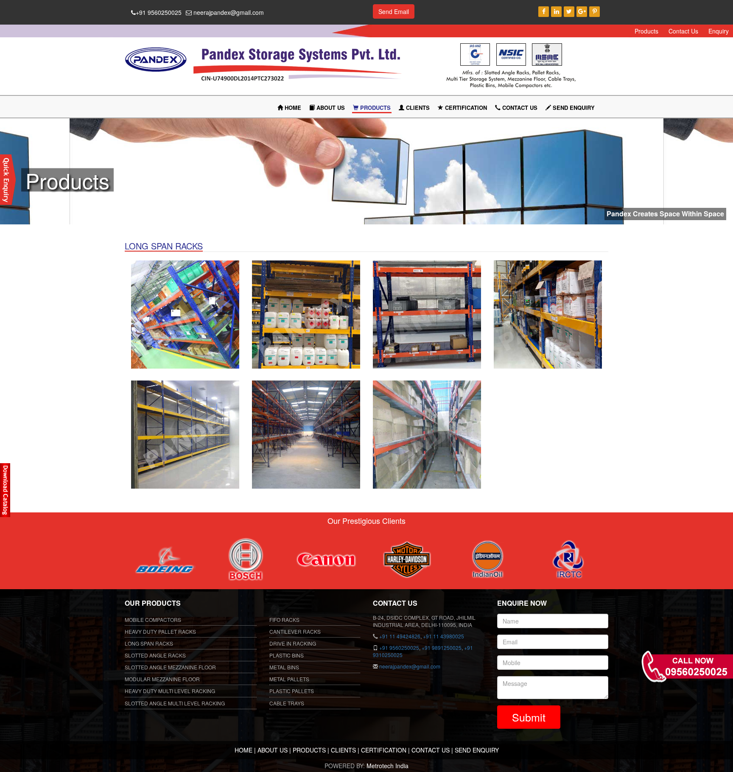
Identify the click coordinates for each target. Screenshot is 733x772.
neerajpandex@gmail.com (228, 12)
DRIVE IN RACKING (292, 643)
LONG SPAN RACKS (149, 643)
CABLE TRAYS (286, 703)
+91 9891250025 (442, 647)
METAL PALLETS (289, 678)
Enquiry (718, 31)
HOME (292, 107)
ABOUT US (330, 107)
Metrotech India (387, 765)
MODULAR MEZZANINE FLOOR (162, 678)
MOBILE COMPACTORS (153, 619)
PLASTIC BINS (286, 655)
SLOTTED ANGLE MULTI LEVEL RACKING (175, 703)
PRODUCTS (374, 107)
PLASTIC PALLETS (291, 690)
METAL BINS (284, 667)
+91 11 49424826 (399, 636)
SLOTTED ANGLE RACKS (155, 655)
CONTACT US (519, 107)
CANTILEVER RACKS (295, 631)
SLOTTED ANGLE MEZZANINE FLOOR (170, 667)
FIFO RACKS (284, 619)
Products (646, 31)
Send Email (393, 11)
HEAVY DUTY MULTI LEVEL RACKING (170, 690)
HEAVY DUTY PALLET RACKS (160, 631)
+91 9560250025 (159, 12)
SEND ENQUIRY (573, 107)
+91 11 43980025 (443, 636)
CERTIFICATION (465, 107)
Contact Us (683, 31)
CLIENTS (417, 107)
